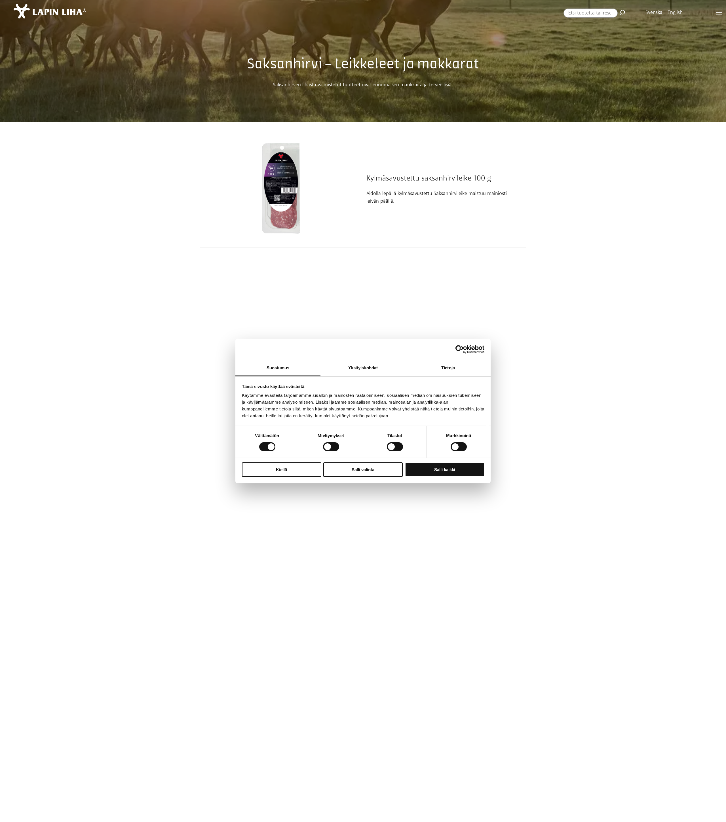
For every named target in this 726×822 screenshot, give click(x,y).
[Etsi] (622, 12)
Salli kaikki (444, 469)
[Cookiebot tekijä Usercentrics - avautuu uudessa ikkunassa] (459, 349)
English (675, 12)
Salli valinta (363, 469)
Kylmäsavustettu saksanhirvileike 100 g (428, 178)
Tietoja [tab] (448, 367)
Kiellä (281, 469)
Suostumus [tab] (278, 367)
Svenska (653, 12)
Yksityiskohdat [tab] (363, 367)
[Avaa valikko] (719, 12)
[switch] (331, 446)
